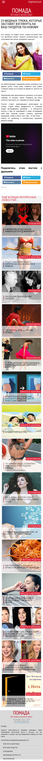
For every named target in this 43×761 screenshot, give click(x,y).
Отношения (7, 751)
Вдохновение (8, 758)
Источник (3, 187)
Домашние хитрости (12, 755)
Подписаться (34, 1)
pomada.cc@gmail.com (21, 722)
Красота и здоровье (11, 744)
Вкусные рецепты (10, 747)
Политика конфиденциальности (15, 740)
